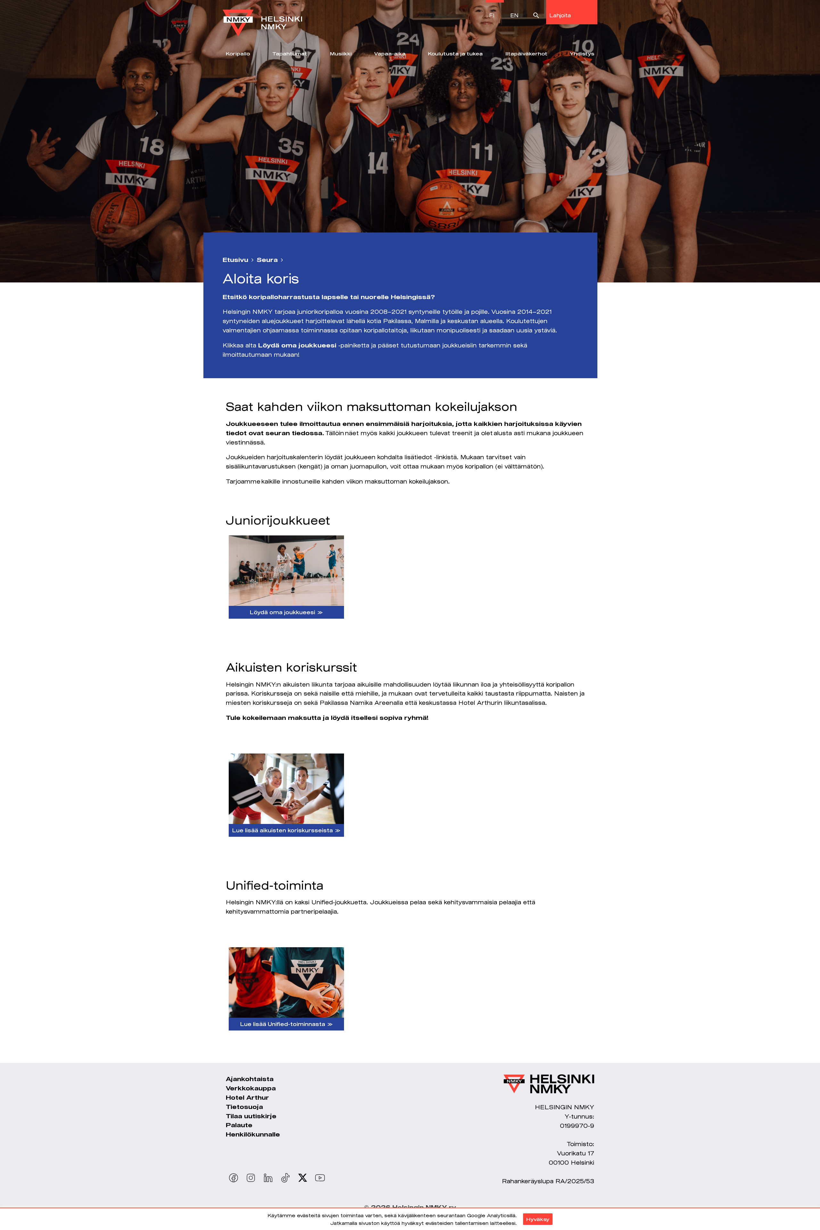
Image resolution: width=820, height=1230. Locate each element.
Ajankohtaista (250, 1078)
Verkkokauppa (251, 1088)
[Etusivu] (262, 18)
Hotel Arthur (247, 1097)
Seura (267, 260)
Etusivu (235, 260)
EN (514, 15)
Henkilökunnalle (253, 1134)
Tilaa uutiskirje (251, 1116)
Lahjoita (560, 15)
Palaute (239, 1124)
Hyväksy (537, 1219)
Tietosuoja (244, 1106)
